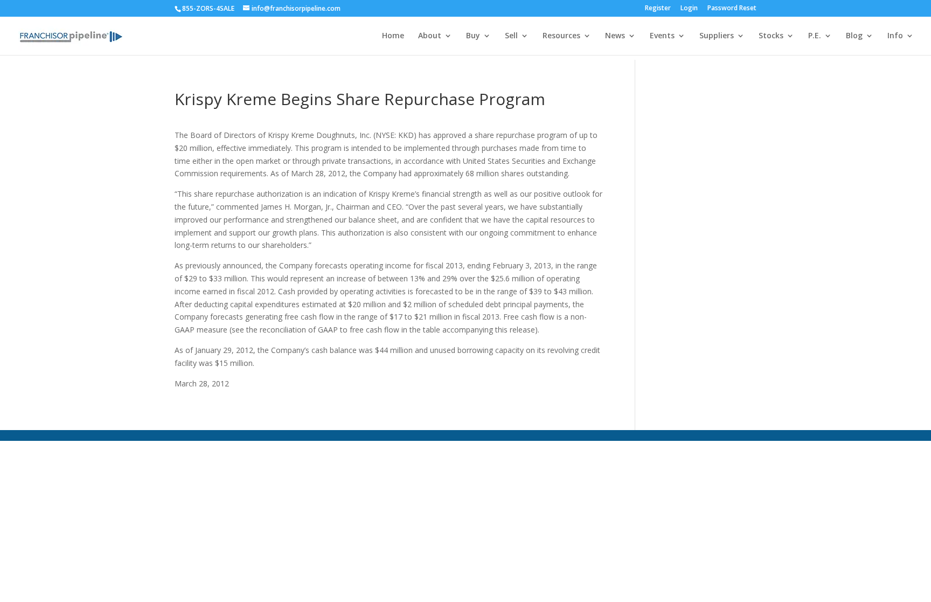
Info (895, 36)
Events (662, 36)
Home (393, 36)
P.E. (814, 36)
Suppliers (716, 36)
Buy (473, 36)
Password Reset (731, 8)
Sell (511, 36)
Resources (561, 36)
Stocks (771, 36)
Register (658, 8)
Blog (854, 36)
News (615, 36)
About (429, 36)
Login (689, 8)
